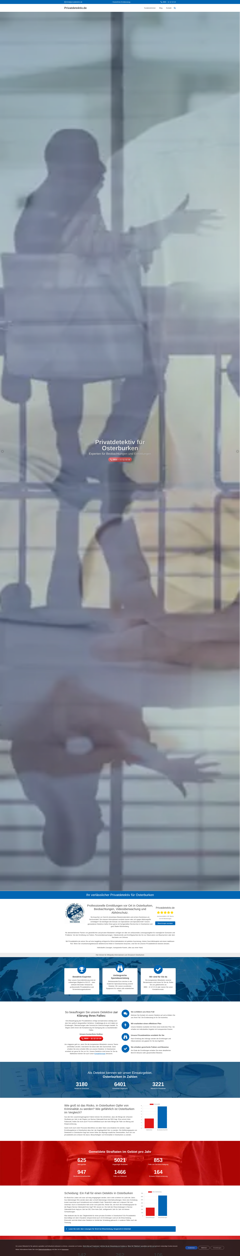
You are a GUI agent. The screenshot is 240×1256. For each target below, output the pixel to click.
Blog (160, 8)
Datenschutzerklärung (44, 1249)
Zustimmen (191, 1247)
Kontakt (168, 8)
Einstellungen (217, 1247)
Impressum (65, 1249)
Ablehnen (204, 1247)
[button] (120, 459)
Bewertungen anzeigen (165, 923)
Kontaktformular (99, 1054)
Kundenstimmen (150, 8)
